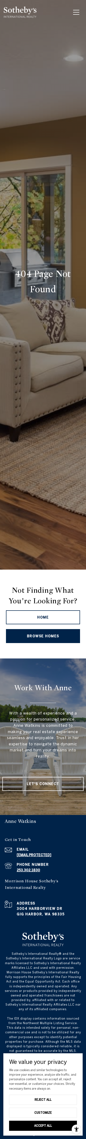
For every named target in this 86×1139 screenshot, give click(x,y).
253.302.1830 (28, 870)
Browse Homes (43, 636)
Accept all (43, 1125)
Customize (43, 1112)
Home (43, 617)
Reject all (43, 1099)
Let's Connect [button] (43, 784)
